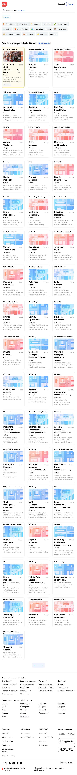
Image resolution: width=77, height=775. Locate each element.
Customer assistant (9, 684)
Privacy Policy (38, 768)
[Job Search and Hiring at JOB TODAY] (4, 4)
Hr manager (6, 687)
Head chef (61, 681)
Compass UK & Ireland (36, 92)
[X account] (18, 763)
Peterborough (44, 713)
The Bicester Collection (11, 336)
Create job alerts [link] (44, 43)
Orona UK (57, 302)
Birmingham (25, 703)
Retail (48, 24)
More (52, 34)
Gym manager (25, 691)
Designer (61, 684)
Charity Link (58, 162)
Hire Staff (5, 733)
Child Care (30, 34)
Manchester (62, 703)
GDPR (61, 768)
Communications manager (45, 691)
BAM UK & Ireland (9, 267)
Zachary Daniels (34, 127)
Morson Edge (33, 302)
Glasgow (42, 707)
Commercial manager (10, 691)
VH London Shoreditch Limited (11, 632)
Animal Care (61, 29)
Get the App (43, 733)
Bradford (42, 710)
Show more (24, 694)
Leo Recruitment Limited (62, 232)
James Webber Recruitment (63, 449)
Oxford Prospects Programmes (9, 92)
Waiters (24, 24)
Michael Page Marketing (37, 197)
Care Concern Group (36, 267)
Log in (70, 4)
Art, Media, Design (13, 34)
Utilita (56, 92)
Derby (4, 716)
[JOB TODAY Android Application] (71, 734)
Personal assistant (27, 684)
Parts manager (7, 694)
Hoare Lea (6, 162)
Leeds (4, 707)
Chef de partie (7, 681)
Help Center (43, 745)
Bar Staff (36, 24)
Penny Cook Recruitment (11, 449)
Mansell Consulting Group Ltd (38, 412)
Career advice (25, 733)
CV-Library (32, 336)
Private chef (24, 687)
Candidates (6, 745)
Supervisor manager (28, 681)
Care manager (63, 687)
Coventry (23, 713)
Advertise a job (7, 737)
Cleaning (43, 34)
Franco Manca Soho (10, 49)
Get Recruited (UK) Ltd (36, 49)
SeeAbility (32, 232)
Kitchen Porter (62, 24)
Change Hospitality (35, 599)
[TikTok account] (2, 763)
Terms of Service (51, 768)
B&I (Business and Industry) (63, 336)
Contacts (42, 741)
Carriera (31, 162)
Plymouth (5, 713)
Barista (8, 29)
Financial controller (46, 687)
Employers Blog (7, 741)
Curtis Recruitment (9, 232)
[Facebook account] (10, 763)
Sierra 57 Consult (60, 197)
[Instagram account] (6, 763)
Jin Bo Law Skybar (60, 562)
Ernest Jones (7, 197)
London (5, 703)
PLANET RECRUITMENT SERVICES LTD (62, 49)
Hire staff (61, 4)
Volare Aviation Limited (62, 127)
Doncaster (61, 713)
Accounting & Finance (42, 29)
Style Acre (6, 127)
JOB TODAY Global (27, 737)
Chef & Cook (10, 24)
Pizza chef (43, 681)
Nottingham (24, 707)
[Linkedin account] (21, 763)
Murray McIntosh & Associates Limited (9, 302)
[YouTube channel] (13, 763)
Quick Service (22, 29)
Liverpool (61, 707)
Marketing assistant (46, 684)
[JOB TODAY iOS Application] (61, 734)
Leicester (42, 703)
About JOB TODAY (46, 737)
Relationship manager (66, 691)
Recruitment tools (8, 755)
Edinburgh (61, 710)
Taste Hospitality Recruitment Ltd (59, 600)
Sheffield (23, 710)
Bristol (4, 710)
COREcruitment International (8, 600)
